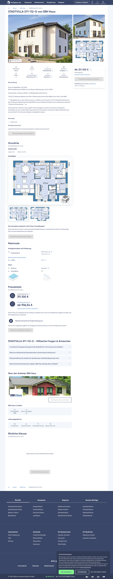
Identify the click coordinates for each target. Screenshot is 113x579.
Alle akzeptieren (66, 572)
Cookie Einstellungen (39, 535)
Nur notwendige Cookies (98, 572)
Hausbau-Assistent (82, 2)
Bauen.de (36, 566)
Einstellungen (82, 572)
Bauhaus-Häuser (13, 512)
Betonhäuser (12, 515)
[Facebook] (87, 576)
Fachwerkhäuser (38, 509)
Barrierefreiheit (37, 538)
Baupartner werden (89, 535)
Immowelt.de (22, 566)
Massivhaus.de (49, 566)
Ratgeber (61, 2)
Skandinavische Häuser (65, 515)
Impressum (36, 544)
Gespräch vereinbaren (89, 538)
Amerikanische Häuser (15, 506)
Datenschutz (37, 541)
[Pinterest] (92, 576)
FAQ (9, 538)
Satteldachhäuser (88, 506)
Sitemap (10, 541)
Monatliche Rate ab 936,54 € (82, 74)
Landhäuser (36, 515)
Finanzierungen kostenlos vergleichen (27, 308)
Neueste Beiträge (91, 500)
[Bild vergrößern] (68, 202)
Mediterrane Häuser (64, 506)
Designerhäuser (38, 506)
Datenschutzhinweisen (85, 567)
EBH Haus (23, 8)
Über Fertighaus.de (14, 535)
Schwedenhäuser (63, 512)
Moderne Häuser (63, 509)
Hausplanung (51, 2)
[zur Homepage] (9, 8)
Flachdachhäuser (88, 509)
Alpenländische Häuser (15, 509)
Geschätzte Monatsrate (23, 302)
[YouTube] (104, 576)
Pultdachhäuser (87, 515)
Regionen (65, 500)
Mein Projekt (62, 544)
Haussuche (28, 2)
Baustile (18, 500)
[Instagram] (98, 576)
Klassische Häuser (38, 512)
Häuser (15, 8)
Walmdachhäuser (88, 512)
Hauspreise (41, 500)
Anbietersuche (39, 2)
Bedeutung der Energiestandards (17, 257)
